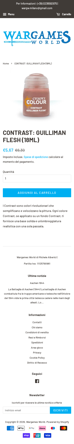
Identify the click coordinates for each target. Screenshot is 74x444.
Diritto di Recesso (37, 362)
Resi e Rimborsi (37, 337)
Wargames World (35, 421)
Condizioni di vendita (37, 332)
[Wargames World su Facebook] (37, 381)
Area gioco (37, 347)
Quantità (8, 171)
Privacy (37, 352)
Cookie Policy (37, 357)
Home (6, 63)
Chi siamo (37, 327)
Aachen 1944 (37, 283)
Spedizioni (37, 342)
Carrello (66, 14)
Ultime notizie (37, 275)
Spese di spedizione (36, 157)
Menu (10, 14)
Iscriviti (60, 410)
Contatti (37, 322)
